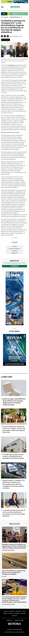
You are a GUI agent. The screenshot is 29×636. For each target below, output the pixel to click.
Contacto (14, 615)
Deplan (4, 576)
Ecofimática (14, 250)
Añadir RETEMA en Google (17, 36)
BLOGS (23, 611)
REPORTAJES (18, 611)
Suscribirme (14, 266)
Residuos (14, 246)
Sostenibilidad (15, 17)
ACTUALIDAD (11, 611)
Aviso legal (9, 629)
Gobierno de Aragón (8, 550)
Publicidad (23, 613)
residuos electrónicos (14, 248)
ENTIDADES (16, 613)
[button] (2, 36)
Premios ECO (14, 252)
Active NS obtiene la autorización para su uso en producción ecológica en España (13, 572)
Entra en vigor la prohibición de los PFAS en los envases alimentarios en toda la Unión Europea (14, 402)
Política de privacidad (17, 629)
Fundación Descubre (8, 604)
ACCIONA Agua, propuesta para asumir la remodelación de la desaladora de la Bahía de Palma (13, 456)
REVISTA (5, 611)
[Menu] (2, 7)
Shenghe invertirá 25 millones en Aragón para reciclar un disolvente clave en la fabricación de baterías (14, 546)
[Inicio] (15, 7)
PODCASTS (10, 613)
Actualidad (4, 17)
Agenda (5, 613)
